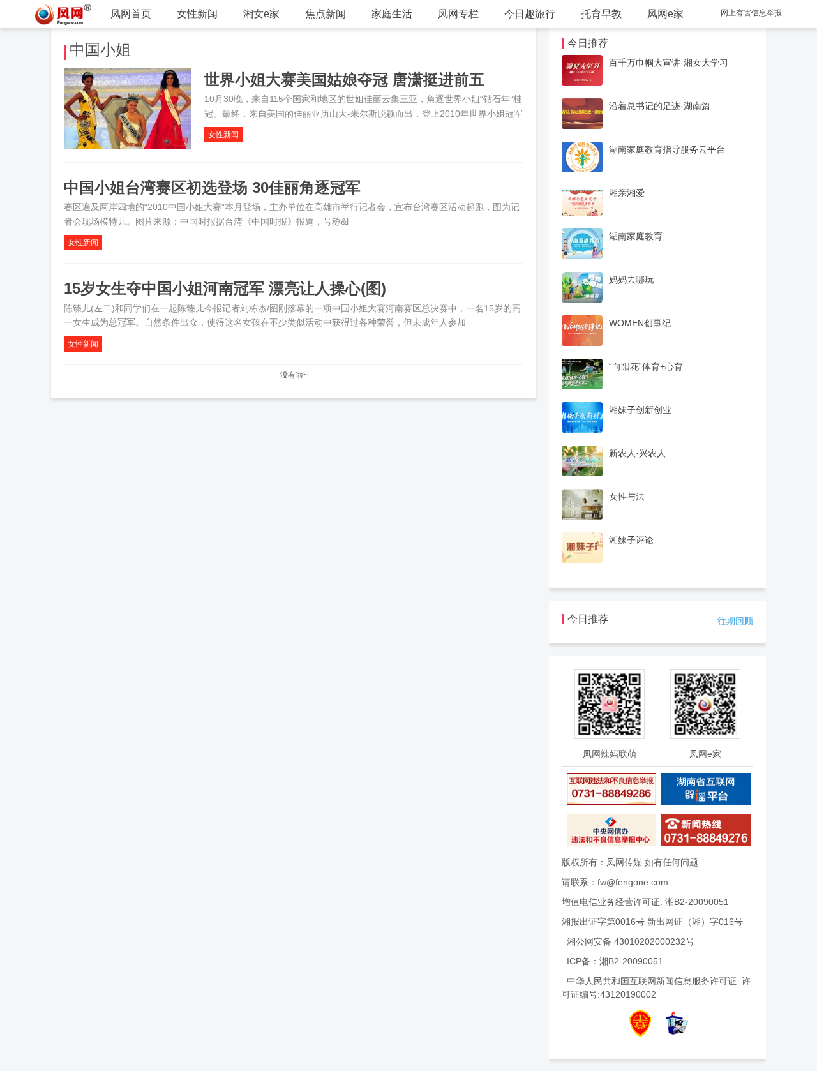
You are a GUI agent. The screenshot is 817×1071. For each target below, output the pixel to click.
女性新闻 (197, 13)
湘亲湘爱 (627, 193)
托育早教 (601, 13)
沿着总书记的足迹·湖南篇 (659, 106)
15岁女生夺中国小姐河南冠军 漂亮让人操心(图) (225, 288)
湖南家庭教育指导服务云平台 (667, 149)
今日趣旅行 (529, 13)
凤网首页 (130, 13)
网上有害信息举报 (751, 12)
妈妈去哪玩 (631, 279)
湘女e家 (261, 13)
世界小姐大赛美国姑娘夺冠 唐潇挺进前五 (344, 79)
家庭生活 (391, 13)
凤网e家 (665, 13)
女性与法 (627, 496)
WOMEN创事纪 (640, 323)
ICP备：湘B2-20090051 (615, 961)
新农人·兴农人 (637, 453)
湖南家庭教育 (636, 236)
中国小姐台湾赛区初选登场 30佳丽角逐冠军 (212, 187)
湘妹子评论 (631, 540)
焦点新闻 (325, 13)
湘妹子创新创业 (640, 410)
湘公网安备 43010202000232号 (630, 941)
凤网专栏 (458, 13)
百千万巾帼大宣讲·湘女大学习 (668, 62)
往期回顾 (735, 621)
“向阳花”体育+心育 (646, 366)
